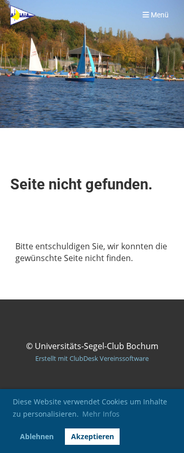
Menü (159, 15)
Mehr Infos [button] (101, 414)
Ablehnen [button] (37, 436)
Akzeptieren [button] (92, 436)
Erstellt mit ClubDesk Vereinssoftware (92, 358)
